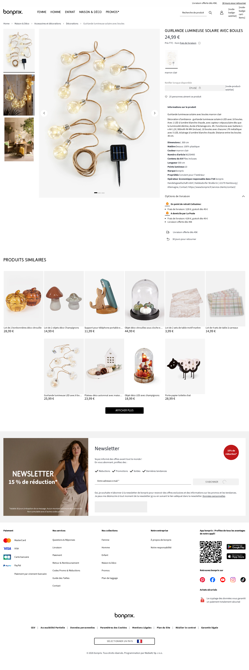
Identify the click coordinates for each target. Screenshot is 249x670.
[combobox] (193, 12)
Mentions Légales (141, 627)
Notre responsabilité (161, 547)
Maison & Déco (109, 563)
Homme (106, 547)
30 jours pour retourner (234, 3)
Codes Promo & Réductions (66, 570)
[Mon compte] (221, 12)
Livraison (57, 547)
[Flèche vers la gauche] (44, 113)
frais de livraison (188, 43)
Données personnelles (214, 496)
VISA (16, 548)
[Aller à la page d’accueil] (20, 12)
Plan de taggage (110, 578)
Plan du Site (163, 627)
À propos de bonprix (161, 540)
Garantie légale (209, 627)
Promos (106, 570)
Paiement (57, 555)
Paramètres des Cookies (113, 627)
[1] (95, 192)
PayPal (17, 565)
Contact (56, 585)
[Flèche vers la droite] (154, 113)
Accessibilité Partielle (53, 627)
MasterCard (20, 540)
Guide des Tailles (61, 578)
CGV (33, 627)
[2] (99, 192)
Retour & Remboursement (66, 563)
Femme (105, 540)
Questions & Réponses (64, 540)
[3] (103, 192)
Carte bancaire (21, 557)
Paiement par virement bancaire (30, 574)
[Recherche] (210, 12)
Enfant (105, 555)
